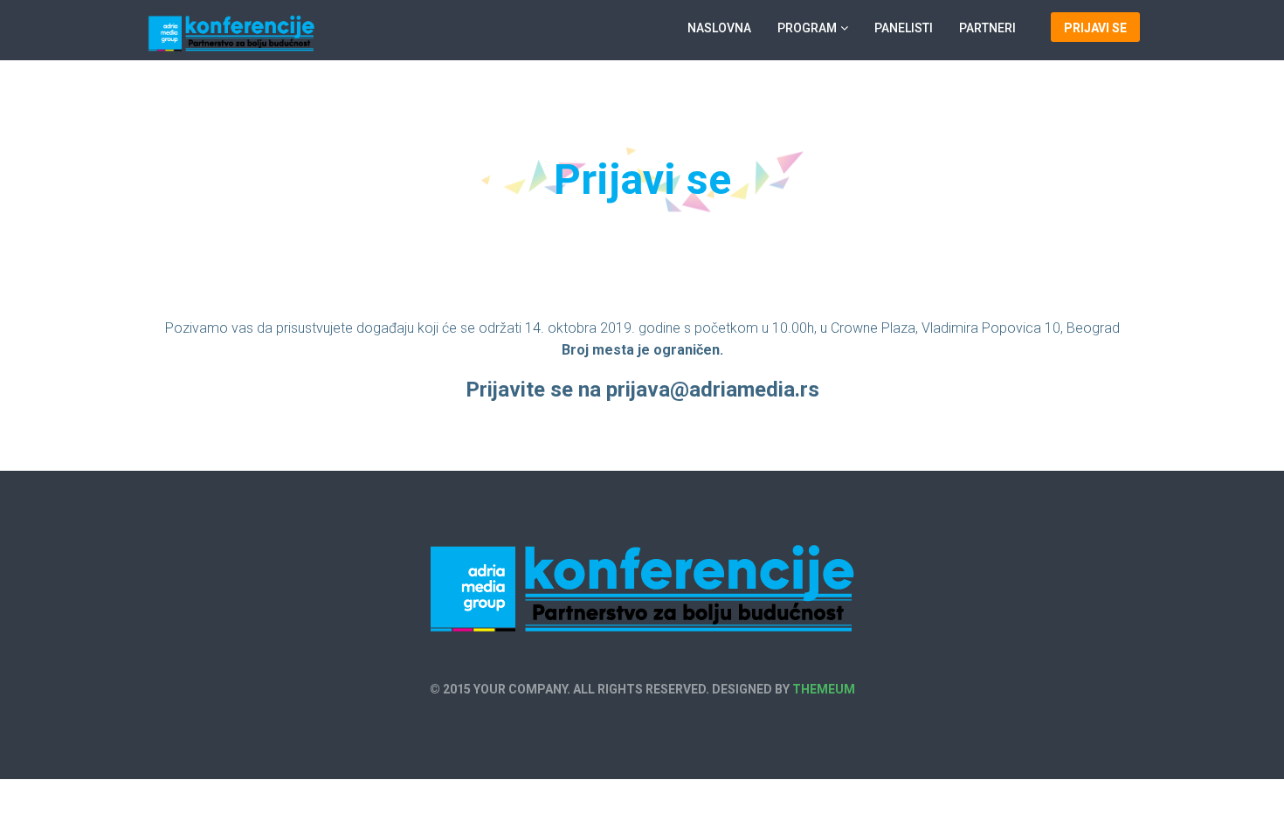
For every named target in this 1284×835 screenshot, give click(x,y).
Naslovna (719, 28)
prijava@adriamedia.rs (712, 389)
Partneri (987, 28)
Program (807, 28)
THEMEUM (823, 689)
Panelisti (903, 28)
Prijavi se (1095, 28)
